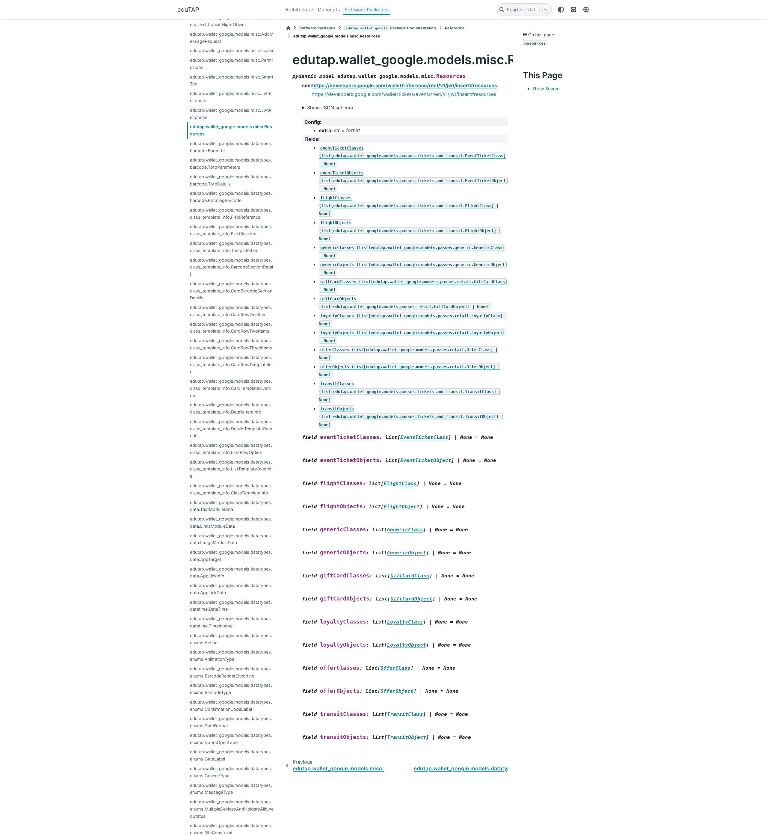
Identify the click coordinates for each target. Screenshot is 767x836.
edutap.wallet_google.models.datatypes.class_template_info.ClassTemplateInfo (231, 489)
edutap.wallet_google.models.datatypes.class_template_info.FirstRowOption (231, 449)
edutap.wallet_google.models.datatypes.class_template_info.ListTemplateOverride (231, 469)
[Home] (288, 28)
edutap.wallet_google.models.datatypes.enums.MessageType (231, 789)
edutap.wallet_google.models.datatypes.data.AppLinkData (231, 589)
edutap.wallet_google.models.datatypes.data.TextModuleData (231, 506)
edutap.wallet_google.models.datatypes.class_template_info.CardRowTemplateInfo (231, 364)
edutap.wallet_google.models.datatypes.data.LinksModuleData (231, 522)
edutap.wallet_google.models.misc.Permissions (231, 64)
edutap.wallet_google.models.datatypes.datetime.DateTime (231, 606)
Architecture (299, 10)
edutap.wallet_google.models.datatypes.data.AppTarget (231, 556)
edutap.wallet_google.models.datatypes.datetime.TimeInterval (231, 622)
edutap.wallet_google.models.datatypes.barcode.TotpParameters (231, 164)
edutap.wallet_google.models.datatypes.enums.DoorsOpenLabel (231, 739)
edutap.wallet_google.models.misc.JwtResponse (230, 114)
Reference (455, 28)
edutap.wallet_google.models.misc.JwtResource (230, 97)
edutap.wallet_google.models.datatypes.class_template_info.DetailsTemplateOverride (231, 428)
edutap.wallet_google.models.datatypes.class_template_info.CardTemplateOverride (231, 388)
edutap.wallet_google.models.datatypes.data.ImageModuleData (231, 539)
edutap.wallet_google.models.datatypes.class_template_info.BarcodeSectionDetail (231, 267)
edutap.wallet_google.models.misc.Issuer (232, 50)
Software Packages (367, 10)
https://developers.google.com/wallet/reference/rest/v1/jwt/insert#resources (404, 85)
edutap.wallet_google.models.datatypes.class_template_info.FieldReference (231, 213)
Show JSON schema (330, 108)
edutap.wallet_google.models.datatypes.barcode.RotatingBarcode (231, 197)
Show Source (545, 88)
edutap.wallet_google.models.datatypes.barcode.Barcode (231, 147)
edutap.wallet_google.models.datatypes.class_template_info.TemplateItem (231, 247)
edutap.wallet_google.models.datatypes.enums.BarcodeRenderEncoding (231, 672)
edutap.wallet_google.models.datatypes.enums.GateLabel (231, 755)
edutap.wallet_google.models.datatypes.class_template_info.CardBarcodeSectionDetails (231, 291)
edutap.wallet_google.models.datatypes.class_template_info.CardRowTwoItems (231, 328)
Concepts (329, 10)
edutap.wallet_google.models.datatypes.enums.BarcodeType (231, 689)
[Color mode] (560, 9)
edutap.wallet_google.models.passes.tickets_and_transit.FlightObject (232, 21)
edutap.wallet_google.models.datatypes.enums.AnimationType (231, 656)
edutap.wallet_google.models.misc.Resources (231, 130)
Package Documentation (391, 28)
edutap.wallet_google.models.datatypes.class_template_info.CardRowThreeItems (231, 344)
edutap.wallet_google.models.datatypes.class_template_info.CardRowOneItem (231, 311)
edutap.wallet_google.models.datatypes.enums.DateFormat (231, 722)
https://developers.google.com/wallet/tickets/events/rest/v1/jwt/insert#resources (404, 94)
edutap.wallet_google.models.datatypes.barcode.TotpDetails (231, 180)
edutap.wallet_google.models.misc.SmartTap (231, 80)
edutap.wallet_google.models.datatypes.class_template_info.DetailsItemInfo (231, 408)
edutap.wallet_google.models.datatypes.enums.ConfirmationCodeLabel (231, 705)
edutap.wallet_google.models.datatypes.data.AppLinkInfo (231, 572)
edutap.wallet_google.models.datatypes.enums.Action (231, 639)
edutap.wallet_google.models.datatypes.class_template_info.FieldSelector (231, 230)
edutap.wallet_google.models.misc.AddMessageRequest (232, 37)
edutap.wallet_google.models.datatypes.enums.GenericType (231, 772)
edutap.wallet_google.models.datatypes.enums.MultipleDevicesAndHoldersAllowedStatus (232, 809)
